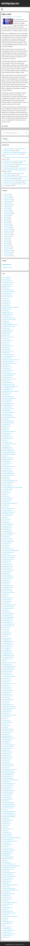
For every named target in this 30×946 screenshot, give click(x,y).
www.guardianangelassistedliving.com (11, 865)
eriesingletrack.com (7, 442)
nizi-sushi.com (5, 629)
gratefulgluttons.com (7, 527)
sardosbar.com (5, 428)
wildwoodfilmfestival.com (8, 361)
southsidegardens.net (7, 844)
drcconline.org (5, 697)
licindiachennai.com (7, 284)
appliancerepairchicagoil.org (9, 319)
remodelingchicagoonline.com (9, 811)
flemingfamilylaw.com (7, 907)
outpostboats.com (6, 522)
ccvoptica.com (5, 818)
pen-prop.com (5, 767)
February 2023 (7, 247)
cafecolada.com (6, 536)
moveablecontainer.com (8, 370)
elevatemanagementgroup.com (9, 902)
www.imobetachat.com (7, 751)
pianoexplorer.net (6, 843)
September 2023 (8, 234)
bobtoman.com (5, 344)
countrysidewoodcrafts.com (8, 317)
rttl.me (3, 925)
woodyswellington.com (7, 853)
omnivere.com (5, 298)
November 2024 (8, 212)
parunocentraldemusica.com (9, 864)
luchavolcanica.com (7, 680)
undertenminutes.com (7, 296)
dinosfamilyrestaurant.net (8, 384)
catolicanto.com (6, 496)
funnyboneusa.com (6, 673)
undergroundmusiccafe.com (9, 934)
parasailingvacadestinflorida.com (10, 890)
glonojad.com (5, 596)
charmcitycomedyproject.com (9, 604)
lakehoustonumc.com (7, 757)
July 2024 (6, 217)
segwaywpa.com (6, 734)
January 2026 (7, 198)
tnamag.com (5, 727)
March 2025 (7, 208)
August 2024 (7, 215)
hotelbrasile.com (6, 365)
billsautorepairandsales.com (8, 872)
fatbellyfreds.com (6, 855)
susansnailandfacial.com (8, 766)
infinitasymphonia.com (7, 585)
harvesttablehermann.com (8, 387)
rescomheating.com (7, 927)
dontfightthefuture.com (7, 405)
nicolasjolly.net (5, 583)
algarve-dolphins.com (7, 646)
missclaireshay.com (6, 277)
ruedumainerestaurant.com (8, 592)
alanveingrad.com (6, 648)
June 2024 (6, 219)
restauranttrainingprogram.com (9, 480)
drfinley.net (5, 906)
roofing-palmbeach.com (8, 403)
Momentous (21, 944)
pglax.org (4, 660)
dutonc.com (5, 636)
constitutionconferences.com (9, 715)
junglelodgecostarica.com (8, 641)
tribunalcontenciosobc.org (8, 557)
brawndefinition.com (7, 568)
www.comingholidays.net (8, 541)
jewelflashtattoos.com (7, 331)
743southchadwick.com (7, 400)
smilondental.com (6, 461)
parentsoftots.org (6, 743)
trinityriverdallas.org (7, 499)
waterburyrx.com (6, 701)
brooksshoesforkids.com (7, 729)
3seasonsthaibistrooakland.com (9, 503)
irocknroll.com (5, 419)
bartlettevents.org (6, 368)
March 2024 (7, 224)
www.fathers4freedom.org (8, 771)
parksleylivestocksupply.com (9, 512)
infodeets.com (5, 288)
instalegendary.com (7, 323)
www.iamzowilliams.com (8, 839)
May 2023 (6, 241)
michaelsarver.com (6, 468)
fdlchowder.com (6, 801)
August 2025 (7, 206)
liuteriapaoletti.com (7, 664)
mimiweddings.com (7, 928)
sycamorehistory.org (7, 834)
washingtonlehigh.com (7, 820)
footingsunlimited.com (7, 794)
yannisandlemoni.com (7, 436)
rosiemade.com (6, 445)
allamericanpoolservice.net (8, 482)
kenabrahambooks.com (7, 576)
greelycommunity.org (7, 590)
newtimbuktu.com (6, 302)
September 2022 (8, 255)
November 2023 (8, 231)
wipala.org (4, 517)
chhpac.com (5, 920)
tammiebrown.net (6, 634)
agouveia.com (5, 914)
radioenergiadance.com (8, 351)
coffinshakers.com (6, 611)
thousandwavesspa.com (7, 690)
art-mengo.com (6, 631)
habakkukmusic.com (7, 758)
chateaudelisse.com (7, 358)
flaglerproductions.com (7, 566)
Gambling (6, 126)
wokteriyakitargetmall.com (8, 473)
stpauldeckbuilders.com (7, 792)
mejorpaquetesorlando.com (8, 452)
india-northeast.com (7, 401)
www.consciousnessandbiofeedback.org (11, 837)
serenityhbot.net (6, 762)
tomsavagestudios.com (7, 485)
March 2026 (7, 194)
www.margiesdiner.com (7, 799)
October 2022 (7, 254)
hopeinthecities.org (6, 526)
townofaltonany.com (7, 659)
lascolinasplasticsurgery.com (9, 806)
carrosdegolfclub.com (7, 389)
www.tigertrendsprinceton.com (9, 769)
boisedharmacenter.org (7, 513)
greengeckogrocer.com (7, 470)
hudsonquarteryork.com (7, 858)
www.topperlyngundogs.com (9, 773)
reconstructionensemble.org (9, 676)
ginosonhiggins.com (7, 650)
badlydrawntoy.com (6, 755)
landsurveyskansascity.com (8, 790)
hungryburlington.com (7, 622)
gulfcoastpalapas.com (7, 736)
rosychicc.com (5, 520)
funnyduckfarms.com (7, 899)
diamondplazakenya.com (8, 869)
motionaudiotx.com (7, 923)
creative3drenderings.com (8, 744)
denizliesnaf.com (6, 713)
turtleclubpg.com (6, 685)
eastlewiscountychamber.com (9, 555)
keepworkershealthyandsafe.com (10, 324)
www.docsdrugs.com (7, 797)
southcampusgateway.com (8, 356)
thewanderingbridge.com (8, 617)
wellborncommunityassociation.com (10, 359)
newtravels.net (5, 310)
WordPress (13, 944)
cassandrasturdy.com (7, 531)
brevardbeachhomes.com (8, 396)
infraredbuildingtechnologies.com (10, 386)
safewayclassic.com (6, 316)
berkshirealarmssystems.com (9, 431)
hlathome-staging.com (7, 471)
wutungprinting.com (7, 652)
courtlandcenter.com (7, 692)
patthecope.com (6, 716)
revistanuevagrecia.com (8, 597)
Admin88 (19, 16)
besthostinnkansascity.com (8, 930)
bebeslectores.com (6, 380)
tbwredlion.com (6, 871)
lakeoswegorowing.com (7, 911)
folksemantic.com (6, 426)
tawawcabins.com (6, 424)
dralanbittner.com (6, 435)
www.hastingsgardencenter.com (9, 841)
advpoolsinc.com (6, 702)
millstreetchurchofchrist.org (8, 888)
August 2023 (7, 236)
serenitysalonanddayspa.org (9, 291)
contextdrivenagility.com (8, 608)
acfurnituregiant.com (7, 295)
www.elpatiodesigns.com (8, 857)
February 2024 (7, 226)
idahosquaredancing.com (8, 422)
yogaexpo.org (5, 506)
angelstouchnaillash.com (8, 457)
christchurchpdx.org (7, 575)
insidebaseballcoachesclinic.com (9, 885)
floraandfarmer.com (7, 393)
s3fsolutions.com (6, 394)
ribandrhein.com (6, 492)
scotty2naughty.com (7, 601)
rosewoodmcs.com (6, 832)
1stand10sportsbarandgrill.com (9, 454)
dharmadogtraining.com (8, 921)
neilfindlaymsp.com (7, 694)
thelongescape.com (7, 638)
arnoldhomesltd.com (7, 407)
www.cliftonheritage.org (7, 808)
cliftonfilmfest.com (6, 410)
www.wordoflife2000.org (8, 421)
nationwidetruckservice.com (9, 683)
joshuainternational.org (7, 764)
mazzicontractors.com (7, 848)
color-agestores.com (7, 515)
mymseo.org (5, 918)
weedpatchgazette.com (7, 438)
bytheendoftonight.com (7, 524)
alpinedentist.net (6, 349)
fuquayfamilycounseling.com (9, 913)
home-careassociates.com (8, 508)
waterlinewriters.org (7, 739)
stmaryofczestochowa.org (8, 613)
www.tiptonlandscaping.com (9, 815)
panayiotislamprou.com (7, 354)
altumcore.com (5, 723)
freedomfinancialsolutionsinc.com (10, 780)
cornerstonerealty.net (7, 836)
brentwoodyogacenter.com (8, 813)
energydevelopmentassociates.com (10, 391)
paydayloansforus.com (7, 312)
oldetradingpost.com (7, 377)
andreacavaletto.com (7, 510)
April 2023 (6, 243)
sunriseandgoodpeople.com (8, 666)
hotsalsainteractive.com (7, 289)
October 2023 (7, 233)
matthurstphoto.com (7, 881)
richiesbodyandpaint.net (8, 282)
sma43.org (4, 809)
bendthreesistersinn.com (8, 669)
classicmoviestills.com (7, 534)
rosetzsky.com (5, 594)
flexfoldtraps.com (6, 781)
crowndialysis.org (6, 478)
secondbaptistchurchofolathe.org (10, 916)
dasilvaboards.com (6, 561)
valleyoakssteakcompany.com (9, 708)
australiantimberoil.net (7, 382)
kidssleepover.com (6, 309)
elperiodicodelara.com (7, 281)
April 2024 (6, 222)
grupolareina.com (6, 372)
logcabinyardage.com (7, 748)
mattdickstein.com (6, 753)
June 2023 (6, 240)
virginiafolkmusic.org (7, 489)
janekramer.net (6, 627)
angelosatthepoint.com (7, 704)
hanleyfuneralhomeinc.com (8, 450)
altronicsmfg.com (6, 303)
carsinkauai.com (6, 886)
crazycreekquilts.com (7, 571)
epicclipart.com (6, 338)
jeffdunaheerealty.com (7, 776)
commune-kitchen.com (7, 578)
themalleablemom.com (7, 618)
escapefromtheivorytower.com (9, 398)
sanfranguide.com (6, 543)
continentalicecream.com (8, 569)
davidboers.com (6, 750)
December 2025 (8, 199)
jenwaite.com (5, 900)
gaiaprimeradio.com (7, 632)
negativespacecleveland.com (9, 662)
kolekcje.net (5, 494)
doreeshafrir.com (6, 603)
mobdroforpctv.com (7, 529)
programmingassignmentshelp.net (10, 307)
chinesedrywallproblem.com (8, 667)
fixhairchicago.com (6, 711)
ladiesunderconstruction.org (8, 379)
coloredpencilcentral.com (8, 408)
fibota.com (4, 860)
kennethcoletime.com (7, 620)
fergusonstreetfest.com (7, 878)
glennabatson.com (6, 562)
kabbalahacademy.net (7, 459)
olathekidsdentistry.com (7, 449)
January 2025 (7, 210)
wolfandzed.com (6, 825)
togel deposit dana (6, 264)
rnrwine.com (5, 909)
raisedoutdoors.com (7, 414)
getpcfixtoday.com (6, 333)
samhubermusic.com (7, 935)
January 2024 (7, 227)
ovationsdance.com (7, 491)
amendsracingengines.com (8, 783)
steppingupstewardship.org (8, 816)
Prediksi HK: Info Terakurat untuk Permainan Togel (16, 157)
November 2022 (8, 252)
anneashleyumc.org (7, 788)
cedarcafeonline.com (7, 293)
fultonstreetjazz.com (7, 366)
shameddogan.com (6, 741)
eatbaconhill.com (6, 305)
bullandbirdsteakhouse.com (8, 804)
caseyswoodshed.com (7, 709)
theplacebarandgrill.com (8, 699)
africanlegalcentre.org (7, 587)
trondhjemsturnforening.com (9, 867)
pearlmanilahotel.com (7, 340)
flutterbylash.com (6, 895)
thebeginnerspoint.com (7, 540)
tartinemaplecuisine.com (8, 625)
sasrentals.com (5, 464)
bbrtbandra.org (5, 335)
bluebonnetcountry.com (8, 337)
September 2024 (8, 213)
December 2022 (8, 250)
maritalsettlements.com (7, 653)
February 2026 (7, 196)
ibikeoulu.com (5, 610)
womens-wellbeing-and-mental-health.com (12, 487)
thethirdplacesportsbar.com (8, 850)
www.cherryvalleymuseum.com (9, 373)
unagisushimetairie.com (8, 330)
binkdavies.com (6, 573)
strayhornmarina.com (7, 564)
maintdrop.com (6, 342)
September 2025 (8, 205)
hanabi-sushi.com (6, 823)
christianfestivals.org (7, 643)
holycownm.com (6, 681)
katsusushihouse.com (7, 589)
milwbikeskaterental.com (8, 655)
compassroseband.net (7, 722)
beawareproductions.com (8, 606)
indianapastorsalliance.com (8, 706)
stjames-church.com (7, 599)
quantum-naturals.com (7, 874)
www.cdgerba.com (6, 862)
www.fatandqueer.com (7, 787)
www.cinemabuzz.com (7, 829)
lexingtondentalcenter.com (8, 475)
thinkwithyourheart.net (7, 415)
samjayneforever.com (7, 879)
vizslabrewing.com (6, 433)
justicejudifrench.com (7, 615)
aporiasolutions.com (7, 732)
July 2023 (6, 238)
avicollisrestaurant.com (7, 695)
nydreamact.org (6, 328)
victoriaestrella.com (6, 688)
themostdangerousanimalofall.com (10, 550)
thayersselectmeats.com (8, 730)
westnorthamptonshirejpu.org (9, 363)
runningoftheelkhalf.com (8, 774)
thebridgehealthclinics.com (8, 737)
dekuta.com (5, 827)
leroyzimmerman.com (7, 904)
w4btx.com (4, 456)
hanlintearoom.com (7, 897)
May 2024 (6, 220)
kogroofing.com (6, 347)
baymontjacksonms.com (8, 657)
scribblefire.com (6, 505)
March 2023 (7, 245)
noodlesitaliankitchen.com (8, 326)
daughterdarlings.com (7, 286)
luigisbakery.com (6, 822)
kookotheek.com (6, 352)
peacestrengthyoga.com (8, 778)
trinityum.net (5, 846)
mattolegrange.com (10, 3)
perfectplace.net (6, 501)
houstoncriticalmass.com (8, 548)
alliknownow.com (6, 554)
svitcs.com (4, 718)
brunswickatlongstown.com (8, 624)
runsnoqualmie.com (7, 795)
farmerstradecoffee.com (8, 746)
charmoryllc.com (6, 545)
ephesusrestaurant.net (7, 851)
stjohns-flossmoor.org (7, 671)
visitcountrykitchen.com (8, 645)
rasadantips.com (6, 300)
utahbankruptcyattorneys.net (9, 417)
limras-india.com (6, 279)
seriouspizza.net (6, 720)
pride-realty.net (6, 892)
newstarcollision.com (7, 463)
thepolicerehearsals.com (8, 552)
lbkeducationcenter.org (7, 498)
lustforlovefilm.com (6, 582)
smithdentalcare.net (7, 932)
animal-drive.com (6, 725)
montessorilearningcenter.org (9, 876)
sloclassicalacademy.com (8, 559)
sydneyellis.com (6, 477)
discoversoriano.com (7, 538)
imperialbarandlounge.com (8, 412)
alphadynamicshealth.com (8, 893)
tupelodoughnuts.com (7, 447)
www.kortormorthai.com (7, 785)
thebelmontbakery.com (7, 314)
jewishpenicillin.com (7, 484)
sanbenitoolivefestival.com (8, 533)
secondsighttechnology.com (8, 466)
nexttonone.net (6, 760)
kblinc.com (4, 440)
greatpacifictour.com (7, 687)
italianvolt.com (5, 429)
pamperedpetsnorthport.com (9, 443)
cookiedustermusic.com (7, 674)
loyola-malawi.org (6, 519)
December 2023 (8, 229)
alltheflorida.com (6, 883)
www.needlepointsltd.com (8, 802)
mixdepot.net (5, 830)
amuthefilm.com (6, 580)
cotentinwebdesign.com (8, 375)
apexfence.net (5, 937)
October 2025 (7, 203)
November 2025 (8, 201)
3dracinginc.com (6, 547)
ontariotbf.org (5, 321)
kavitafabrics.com (6, 678)
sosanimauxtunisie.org (7, 345)
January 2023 (7, 248)
